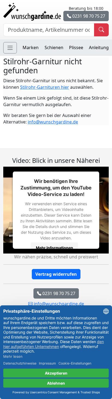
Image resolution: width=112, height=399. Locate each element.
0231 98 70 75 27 (88, 16)
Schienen (54, 47)
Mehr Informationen (54, 247)
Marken (31, 47)
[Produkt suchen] (101, 29)
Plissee (76, 47)
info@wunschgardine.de (53, 122)
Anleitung (99, 47)
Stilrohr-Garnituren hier (44, 87)
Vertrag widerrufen (56, 274)
